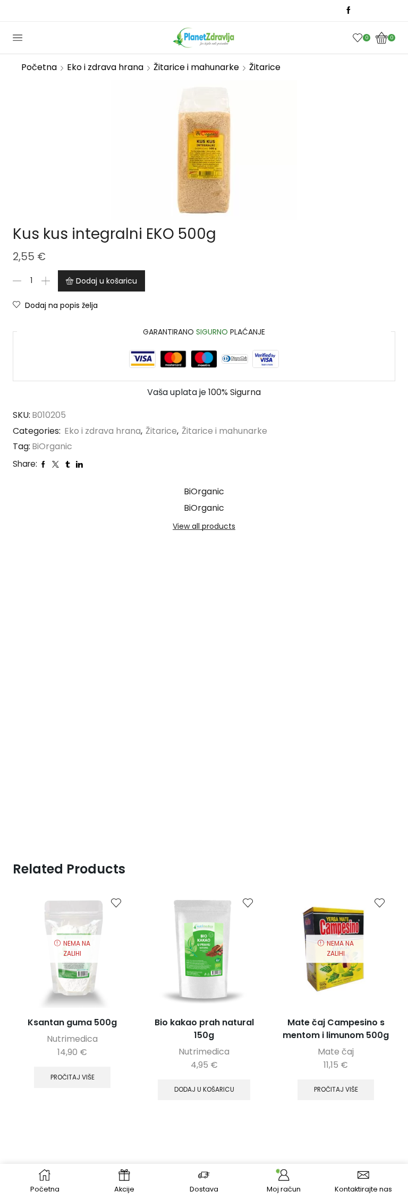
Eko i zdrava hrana (105, 67)
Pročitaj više (72, 1077)
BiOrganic (52, 446)
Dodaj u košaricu (106, 281)
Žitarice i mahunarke (196, 67)
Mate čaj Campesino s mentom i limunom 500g (336, 1028)
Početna (39, 67)
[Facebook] (348, 10)
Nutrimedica (72, 1039)
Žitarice (264, 67)
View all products (204, 526)
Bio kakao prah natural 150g (204, 1028)
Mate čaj (336, 1051)
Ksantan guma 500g (72, 1022)
